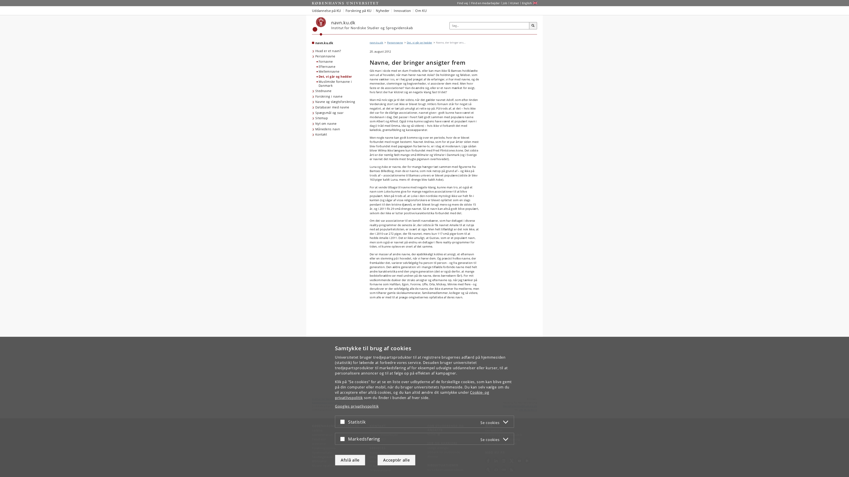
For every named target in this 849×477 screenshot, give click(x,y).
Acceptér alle (396, 460)
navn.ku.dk (324, 43)
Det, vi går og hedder (335, 76)
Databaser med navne (332, 107)
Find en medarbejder (485, 3)
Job (505, 3)
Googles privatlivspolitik (357, 406)
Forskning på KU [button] (359, 10)
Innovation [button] (402, 10)
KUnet (514, 3)
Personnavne (325, 56)
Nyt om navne (326, 123)
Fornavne (326, 61)
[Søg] (533, 26)
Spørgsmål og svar (329, 113)
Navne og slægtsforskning (335, 102)
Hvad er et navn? (328, 51)
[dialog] (424, 407)
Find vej (462, 3)
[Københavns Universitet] (319, 26)
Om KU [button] (421, 10)
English (527, 3)
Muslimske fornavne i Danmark (335, 84)
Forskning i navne (328, 96)
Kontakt (321, 134)
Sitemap (321, 118)
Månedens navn (327, 129)
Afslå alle (350, 460)
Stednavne (323, 91)
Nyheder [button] (382, 10)
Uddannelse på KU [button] (326, 10)
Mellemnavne (329, 71)
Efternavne (327, 66)
